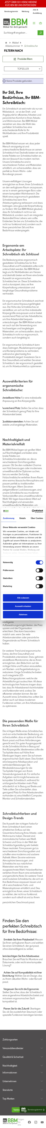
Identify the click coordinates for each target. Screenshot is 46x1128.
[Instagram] (36, 1122)
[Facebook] (29, 1122)
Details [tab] (22, 518)
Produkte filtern (24, 58)
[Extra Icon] (42, 1122)
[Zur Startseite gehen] (10, 23)
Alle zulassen (23, 598)
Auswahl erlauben (23, 606)
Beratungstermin (11, 11)
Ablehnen (23, 614)
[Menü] (34, 23)
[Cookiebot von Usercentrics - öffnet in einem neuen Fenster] (32, 511)
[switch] (39, 570)
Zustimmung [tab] (8, 518)
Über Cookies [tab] (37, 518)
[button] (23, 1037)
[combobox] (20, 32)
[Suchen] (40, 32)
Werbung (25, 11)
